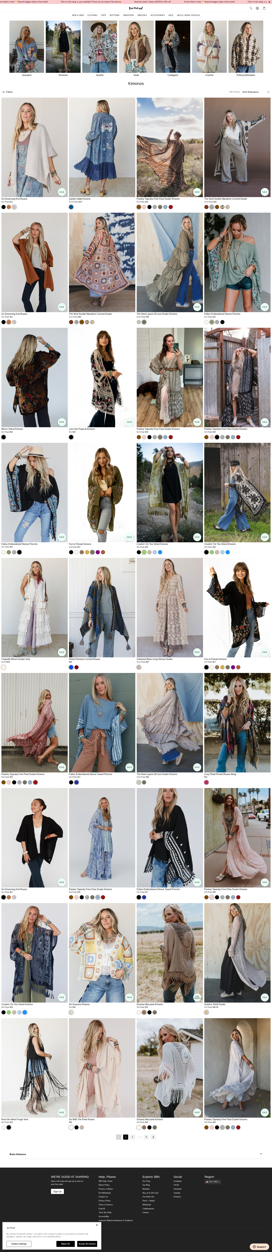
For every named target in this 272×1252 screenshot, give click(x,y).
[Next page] (153, 1137)
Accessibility (104, 1217)
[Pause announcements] (269, 2)
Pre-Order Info (148, 1197)
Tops (103, 15)
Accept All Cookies (87, 1244)
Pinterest (177, 1197)
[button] (265, 8)
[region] (51, 1236)
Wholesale (147, 1205)
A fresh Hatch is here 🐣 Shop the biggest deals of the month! (209, 2)
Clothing (92, 15)
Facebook (178, 1189)
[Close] (97, 1225)
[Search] (250, 8)
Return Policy (104, 1185)
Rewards (146, 1189)
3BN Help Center (105, 1181)
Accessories (158, 15)
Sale (170, 15)
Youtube (177, 1193)
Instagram (178, 1181)
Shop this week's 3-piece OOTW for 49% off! (152, 2)
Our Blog (146, 1185)
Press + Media (149, 1201)
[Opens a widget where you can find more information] (259, 1247)
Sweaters (128, 15)
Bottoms (115, 15)
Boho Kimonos (18, 1154)
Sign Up (57, 1191)
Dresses (142, 15)
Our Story (146, 1181)
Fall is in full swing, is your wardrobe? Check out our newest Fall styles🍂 (91, 2)
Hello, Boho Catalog (188, 15)
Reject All (65, 1244)
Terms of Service (106, 1205)
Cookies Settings (18, 1244)
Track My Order (105, 1213)
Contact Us (103, 1197)
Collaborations (148, 1209)
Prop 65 (102, 1209)
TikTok (176, 1185)
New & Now (78, 15)
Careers (146, 1213)
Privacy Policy (104, 1201)
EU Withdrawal (105, 1193)
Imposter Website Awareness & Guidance (116, 1220)
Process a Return (106, 1189)
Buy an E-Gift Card (150, 1193)
